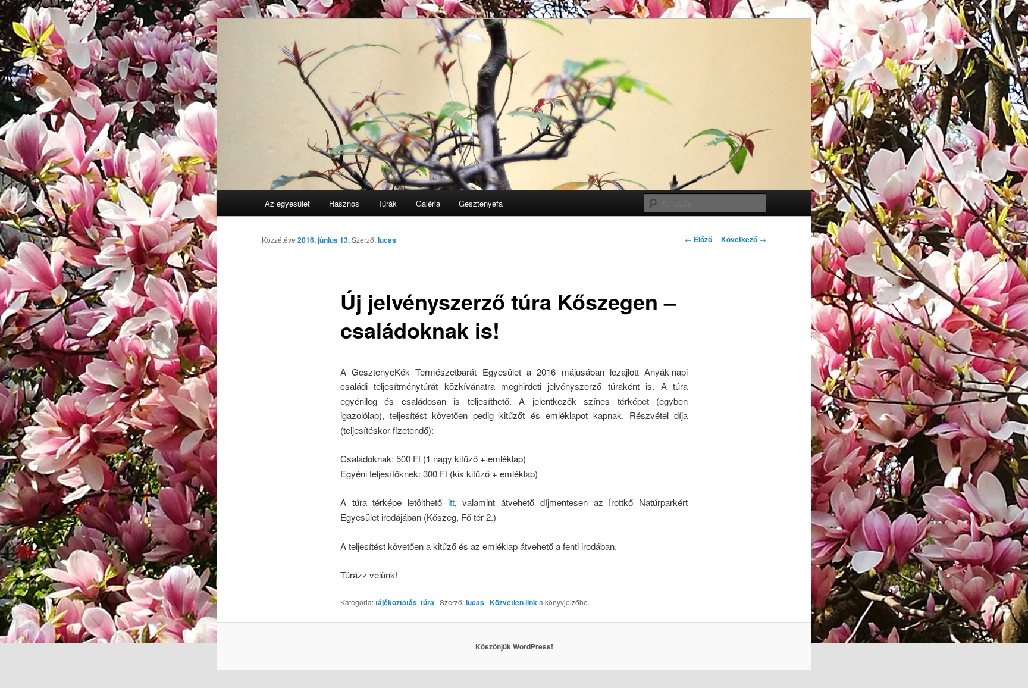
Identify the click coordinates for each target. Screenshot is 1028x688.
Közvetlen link (514, 602)
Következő (743, 239)
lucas (387, 239)
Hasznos (344, 203)
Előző (698, 239)
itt (451, 502)
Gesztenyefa (481, 203)
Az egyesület (287, 203)
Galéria (428, 203)
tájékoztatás (396, 602)
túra (427, 602)
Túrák (387, 203)
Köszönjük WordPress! (514, 646)
